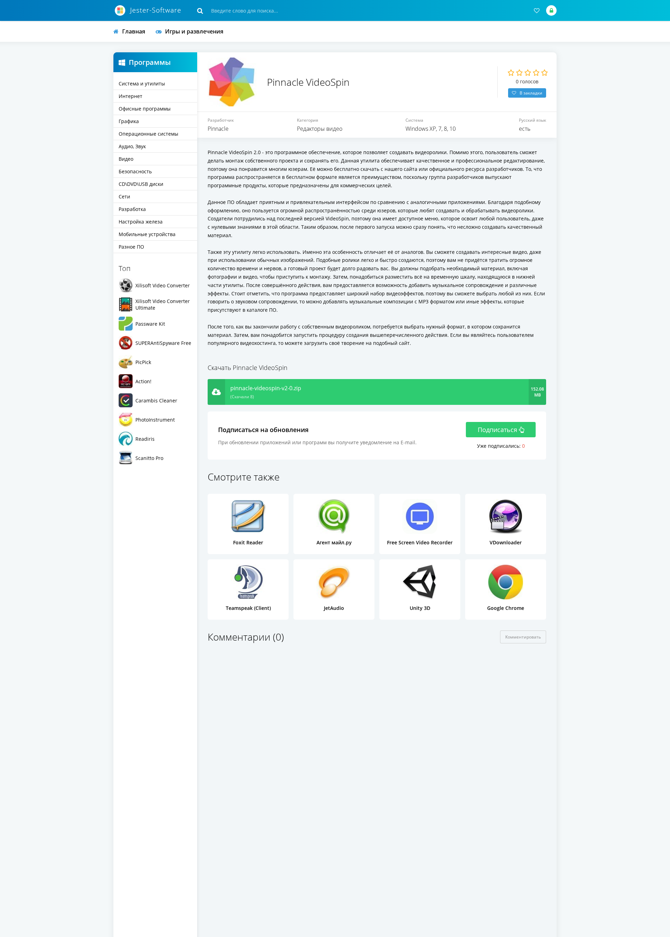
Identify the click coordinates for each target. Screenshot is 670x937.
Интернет (130, 96)
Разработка (132, 209)
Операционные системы (148, 133)
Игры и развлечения (194, 31)
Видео (126, 159)
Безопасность (135, 171)
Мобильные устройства (147, 234)
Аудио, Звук (132, 146)
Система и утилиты (142, 83)
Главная (133, 31)
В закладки (531, 93)
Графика (129, 121)
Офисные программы (145, 108)
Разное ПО (131, 246)
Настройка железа (141, 221)
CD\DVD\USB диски (141, 184)
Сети (124, 196)
